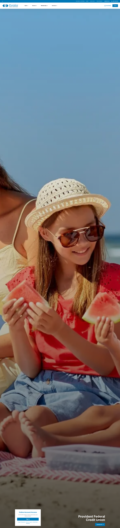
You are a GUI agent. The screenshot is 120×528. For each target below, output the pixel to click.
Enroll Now (35, 522)
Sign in (28, 519)
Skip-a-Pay (92, 1)
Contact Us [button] (99, 524)
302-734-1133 (115, 1)
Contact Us (106, 1)
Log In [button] (115, 5)
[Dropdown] (2, 1)
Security (28, 523)
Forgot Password (21, 522)
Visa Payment (99, 1)
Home (87, 1)
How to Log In (29, 522)
